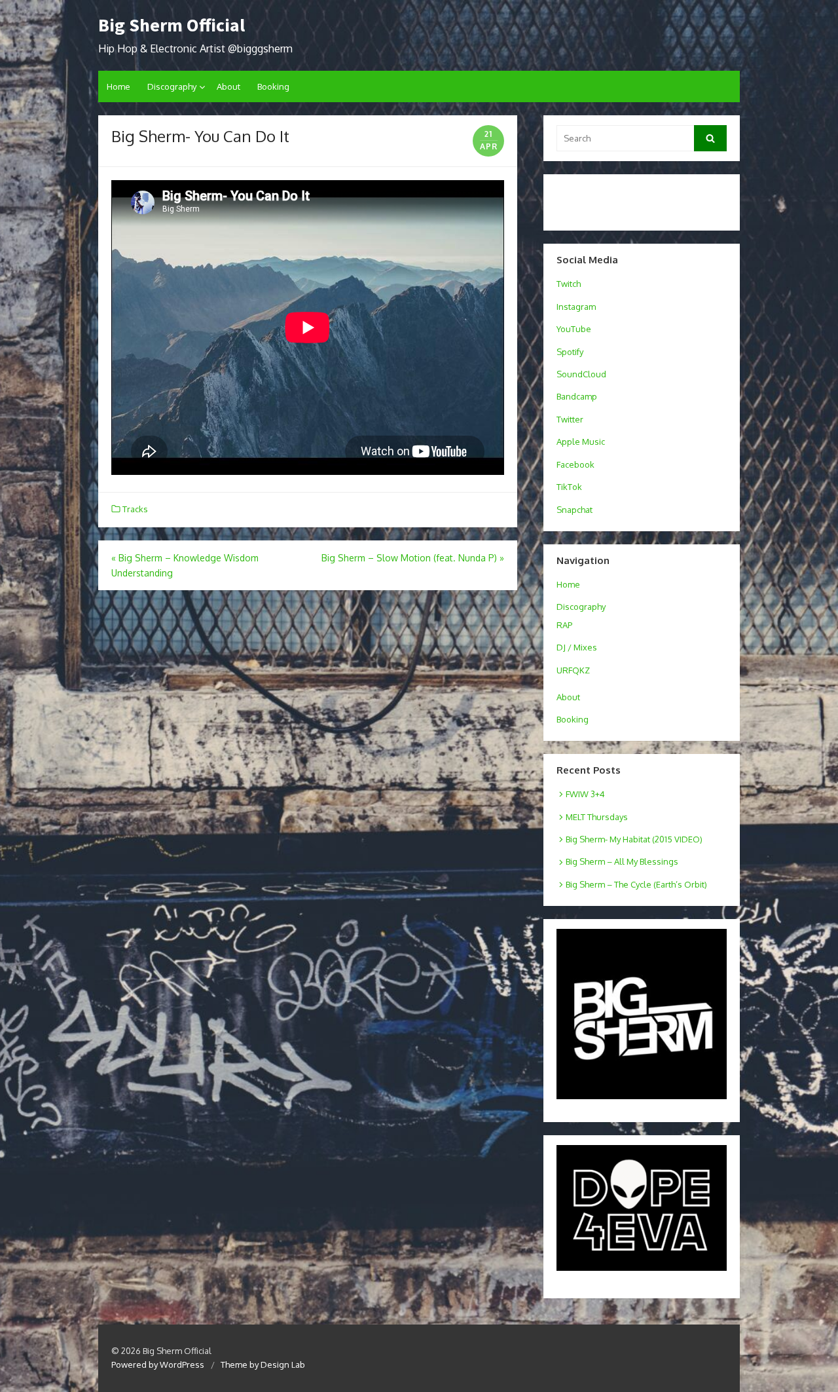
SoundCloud (581, 374)
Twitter (569, 419)
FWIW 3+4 (585, 794)
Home (118, 86)
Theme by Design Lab (263, 1364)
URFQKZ (573, 670)
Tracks (135, 509)
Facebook (575, 464)
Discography (171, 86)
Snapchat (574, 509)
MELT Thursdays (597, 817)
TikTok (569, 486)
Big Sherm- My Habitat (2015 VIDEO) (634, 839)
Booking (273, 86)
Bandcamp (576, 396)
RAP (564, 625)
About (228, 86)
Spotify (569, 352)
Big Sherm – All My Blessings (622, 861)
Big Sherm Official (171, 25)
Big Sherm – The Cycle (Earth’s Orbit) (636, 884)
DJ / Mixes (576, 647)
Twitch (568, 283)
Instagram (576, 306)
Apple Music (580, 441)
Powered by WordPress (157, 1364)
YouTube (573, 329)
